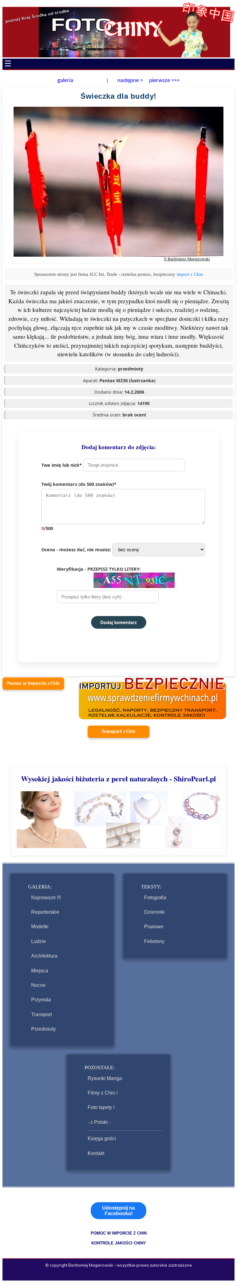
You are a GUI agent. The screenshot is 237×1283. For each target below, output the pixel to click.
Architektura (44, 955)
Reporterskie (45, 912)
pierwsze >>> (164, 81)
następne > (129, 81)
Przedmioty (43, 1029)
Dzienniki (154, 912)
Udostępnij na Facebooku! (118, 1210)
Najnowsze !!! (46, 897)
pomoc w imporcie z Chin (119, 1233)
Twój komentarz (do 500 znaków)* (78, 506)
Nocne (38, 985)
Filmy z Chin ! (103, 1092)
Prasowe (154, 926)
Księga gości (102, 1138)
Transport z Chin (118, 731)
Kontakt (96, 1153)
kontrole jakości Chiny (118, 1243)
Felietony (154, 941)
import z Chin (190, 274)
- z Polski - (99, 1122)
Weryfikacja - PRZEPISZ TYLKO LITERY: (99, 569)
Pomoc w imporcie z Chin (33, 683)
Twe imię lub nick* (62, 465)
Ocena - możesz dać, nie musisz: (76, 550)
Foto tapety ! (101, 1107)
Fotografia (155, 897)
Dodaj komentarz (118, 622)
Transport (41, 1014)
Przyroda (41, 999)
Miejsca (39, 970)
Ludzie (38, 941)
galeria (65, 81)
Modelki (39, 926)
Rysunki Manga (105, 1078)
